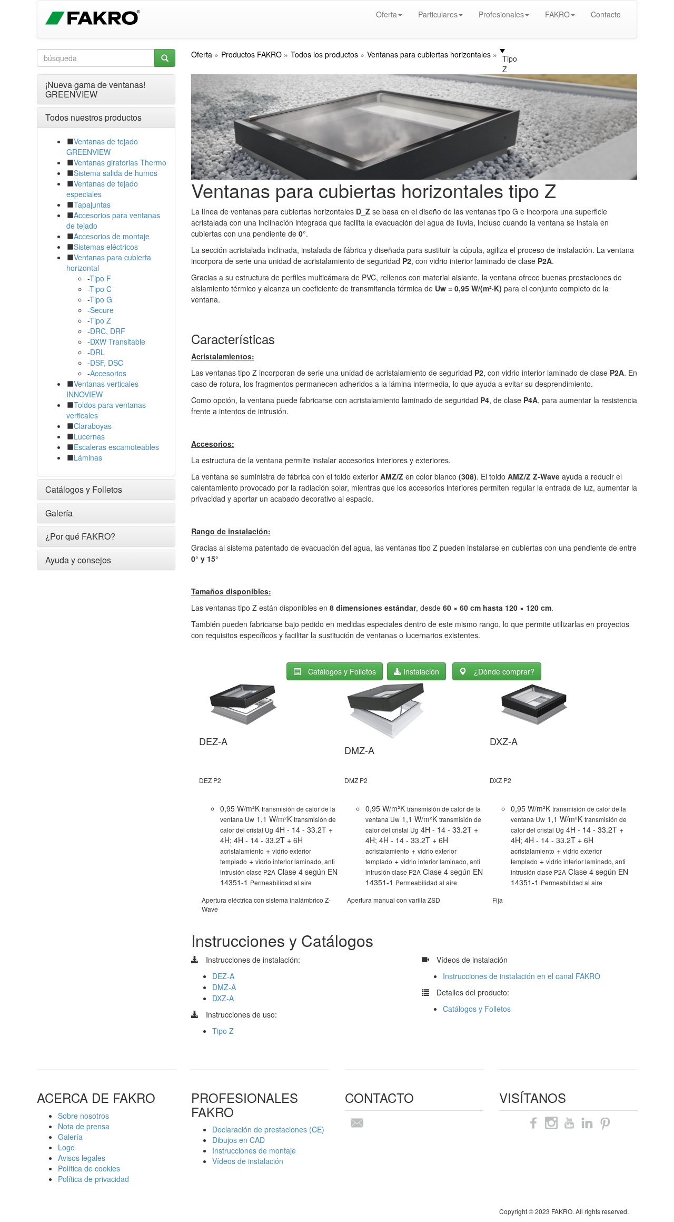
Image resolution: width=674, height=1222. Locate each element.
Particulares (438, 14)
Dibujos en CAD (238, 1140)
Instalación (420, 671)
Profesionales (501, 14)
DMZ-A (224, 987)
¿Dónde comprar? (504, 671)
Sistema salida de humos (115, 173)
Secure (102, 310)
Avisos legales (81, 1157)
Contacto (606, 14)
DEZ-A (223, 976)
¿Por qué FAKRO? (80, 536)
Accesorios (108, 373)
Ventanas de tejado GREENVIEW (102, 146)
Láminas (88, 457)
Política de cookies (89, 1168)
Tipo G (101, 299)
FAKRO (557, 14)
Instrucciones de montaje (254, 1150)
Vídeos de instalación (247, 1161)
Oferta (386, 14)
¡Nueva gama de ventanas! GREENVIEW (95, 89)
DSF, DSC (106, 362)
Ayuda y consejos (78, 560)
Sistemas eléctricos (106, 246)
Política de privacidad (93, 1179)
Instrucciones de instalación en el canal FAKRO (521, 976)
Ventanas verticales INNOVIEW (102, 388)
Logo (66, 1147)
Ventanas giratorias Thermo (120, 162)
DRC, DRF (107, 331)
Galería (59, 513)
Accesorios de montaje (112, 236)
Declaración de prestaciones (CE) (268, 1129)
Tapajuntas (92, 204)
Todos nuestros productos (93, 117)
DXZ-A (223, 998)
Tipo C (101, 288)
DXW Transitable (117, 341)
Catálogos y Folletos (83, 489)
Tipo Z (100, 320)
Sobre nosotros (83, 1115)
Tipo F (100, 278)
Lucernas (89, 436)
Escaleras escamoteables (116, 447)
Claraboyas (93, 426)
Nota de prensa (84, 1126)
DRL (97, 352)
